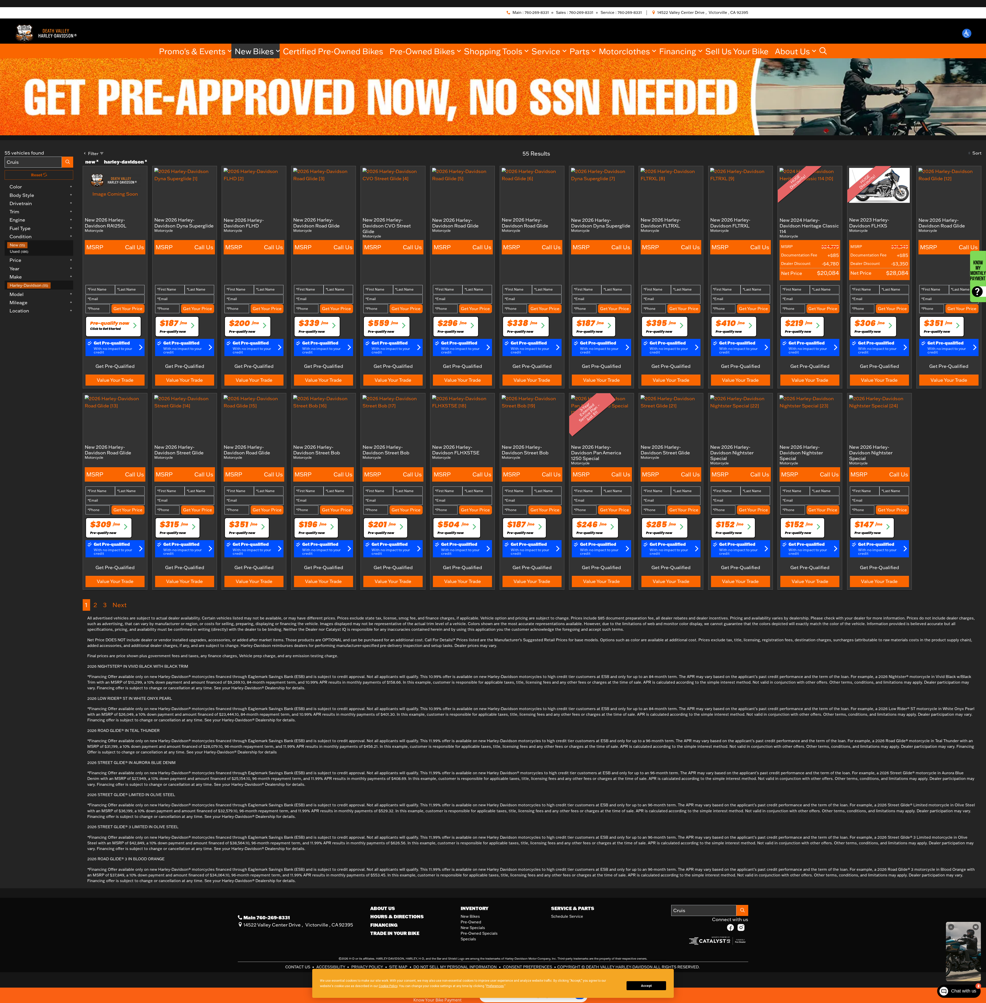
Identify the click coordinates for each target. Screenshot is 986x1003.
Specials (468, 939)
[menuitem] (40, 245)
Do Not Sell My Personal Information (455, 966)
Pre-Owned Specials (479, 933)
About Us (382, 908)
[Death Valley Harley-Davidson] (48, 33)
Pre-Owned (471, 922)
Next (119, 605)
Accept (646, 986)
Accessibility (331, 966)
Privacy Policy (367, 966)
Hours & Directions (397, 916)
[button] (967, 33)
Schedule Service (567, 916)
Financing (383, 925)
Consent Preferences (527, 966)
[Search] (67, 162)
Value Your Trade (115, 380)
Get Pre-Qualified (115, 366)
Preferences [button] (495, 986)
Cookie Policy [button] (388, 986)
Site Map (398, 966)
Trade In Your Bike (394, 933)
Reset (37, 175)
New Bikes (470, 916)
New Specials (473, 927)
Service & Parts (572, 908)
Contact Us (298, 966)
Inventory (474, 908)
